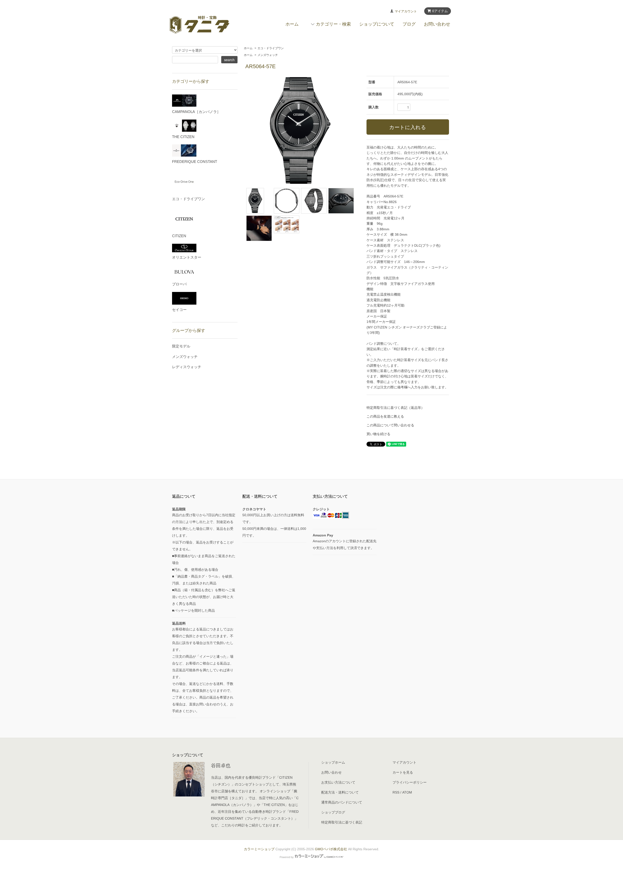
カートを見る (403, 772)
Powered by (287, 857)
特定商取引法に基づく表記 (341, 822)
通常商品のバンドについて (341, 802)
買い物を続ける (378, 434)
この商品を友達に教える (385, 416)
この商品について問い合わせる (390, 425)
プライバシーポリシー (410, 782)
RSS (396, 792)
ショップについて (376, 24)
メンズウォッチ (267, 55)
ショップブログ (333, 812)
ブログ (409, 24)
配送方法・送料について (340, 792)
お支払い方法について (338, 782)
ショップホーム (333, 762)
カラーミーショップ (259, 849)
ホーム (292, 24)
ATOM (407, 792)
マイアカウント (406, 11)
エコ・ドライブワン (270, 48)
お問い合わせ (437, 24)
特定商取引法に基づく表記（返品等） (395, 408)
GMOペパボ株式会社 (331, 849)
